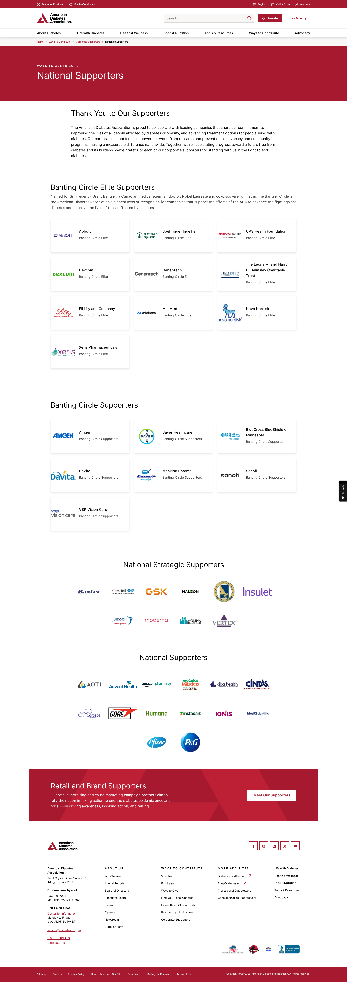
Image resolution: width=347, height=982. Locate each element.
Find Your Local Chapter (177, 897)
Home (40, 41)
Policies (57, 974)
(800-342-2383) (58, 943)
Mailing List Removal (158, 974)
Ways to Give (169, 890)
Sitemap (41, 974)
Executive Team (115, 897)
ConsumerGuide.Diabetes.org (237, 897)
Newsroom (112, 919)
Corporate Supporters (88, 41)
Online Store (283, 4)
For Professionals (84, 4)
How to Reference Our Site (106, 974)
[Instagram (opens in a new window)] (263, 846)
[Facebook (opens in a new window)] (253, 846)
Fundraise (167, 883)
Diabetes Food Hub (53, 4)
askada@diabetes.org (61, 930)
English (262, 4)
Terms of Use (184, 974)
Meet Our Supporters (271, 795)
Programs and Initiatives (177, 912)
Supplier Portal (114, 926)
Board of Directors (117, 890)
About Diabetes (49, 33)
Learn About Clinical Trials (178, 905)
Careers (110, 912)
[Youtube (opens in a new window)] (295, 846)
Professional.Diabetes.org (234, 890)
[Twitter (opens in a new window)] (284, 846)
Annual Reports (115, 883)
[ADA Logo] (69, 18)
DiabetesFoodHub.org (232, 876)
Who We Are (113, 876)
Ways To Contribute (60, 41)
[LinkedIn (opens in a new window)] (274, 846)
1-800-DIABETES (58, 938)
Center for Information (61, 913)
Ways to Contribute (264, 33)
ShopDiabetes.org (230, 883)
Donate (272, 18)
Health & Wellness (134, 33)
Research (111, 905)
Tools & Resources (219, 33)
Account (305, 4)
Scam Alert (134, 974)
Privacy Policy (76, 974)
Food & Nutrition (176, 33)
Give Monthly (298, 18)
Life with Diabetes (90, 33)
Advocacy (302, 33)
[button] (241, 18)
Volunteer (167, 876)
